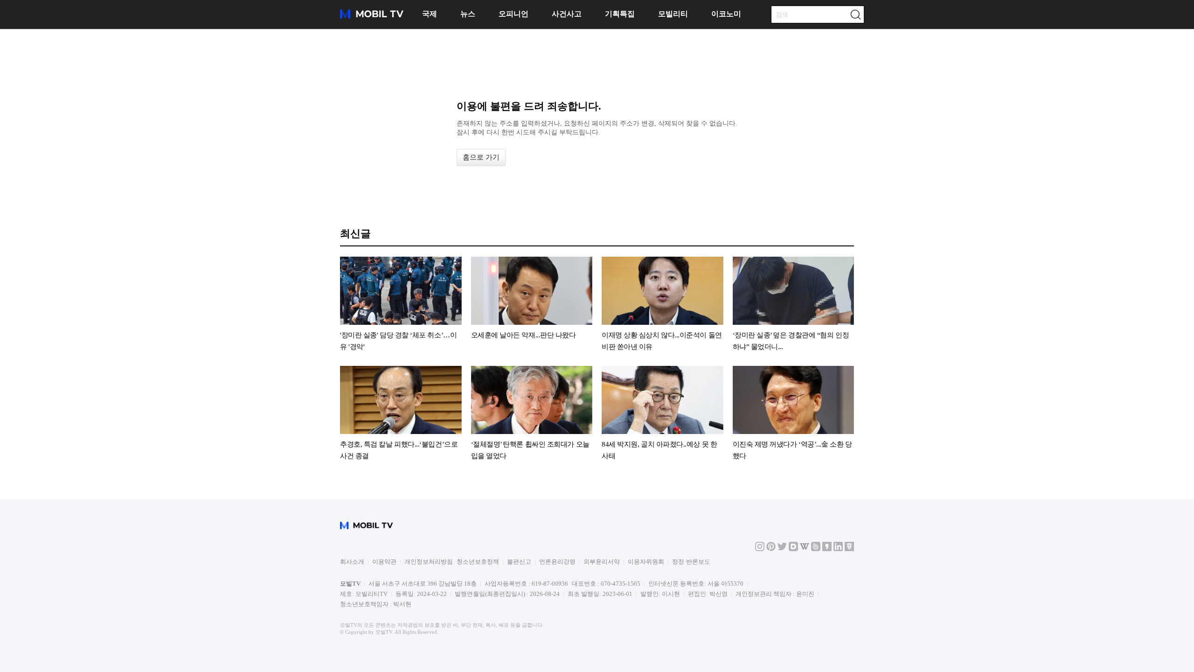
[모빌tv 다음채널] (793, 549)
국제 (429, 14)
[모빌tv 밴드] (815, 549)
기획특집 (620, 14)
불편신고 (519, 561)
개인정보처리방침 (428, 561)
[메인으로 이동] (371, 17)
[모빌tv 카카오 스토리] (827, 549)
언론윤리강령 (557, 561)
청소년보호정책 (478, 561)
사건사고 (567, 14)
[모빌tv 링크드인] (838, 549)
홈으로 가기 (481, 157)
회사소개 (352, 561)
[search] (855, 14)
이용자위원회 (646, 561)
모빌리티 (673, 14)
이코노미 (726, 14)
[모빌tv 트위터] (782, 549)
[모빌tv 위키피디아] (804, 549)
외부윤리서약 (601, 561)
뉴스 (467, 14)
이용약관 (384, 561)
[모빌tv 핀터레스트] (771, 549)
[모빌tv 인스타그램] (759, 549)
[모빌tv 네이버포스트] (849, 549)
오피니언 (513, 14)
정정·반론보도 (691, 561)
